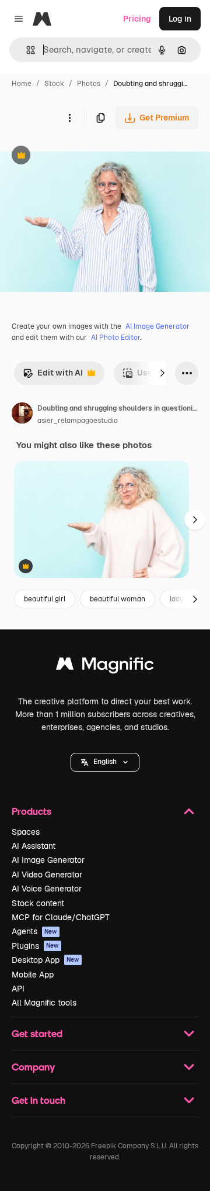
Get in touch (38, 1100)
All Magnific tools (44, 1002)
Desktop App (45, 960)
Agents (34, 931)
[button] (105, 762)
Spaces (26, 832)
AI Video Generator (47, 874)
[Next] (162, 373)
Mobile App (33, 974)
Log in (180, 18)
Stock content (38, 903)
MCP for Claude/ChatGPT (61, 917)
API (18, 988)
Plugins (35, 946)
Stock (54, 83)
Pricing (137, 18)
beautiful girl (44, 599)
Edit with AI (53, 375)
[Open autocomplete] (26, 50)
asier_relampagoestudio (77, 420)
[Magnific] (105, 667)
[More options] (69, 117)
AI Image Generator (157, 326)
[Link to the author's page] (22, 414)
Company (33, 1067)
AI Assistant (33, 846)
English (105, 761)
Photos (88, 83)
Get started (37, 1033)
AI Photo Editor (115, 337)
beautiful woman (117, 599)
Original (74, 156)
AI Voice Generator (47, 888)
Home (22, 83)
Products (31, 811)
